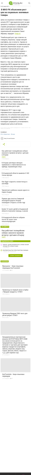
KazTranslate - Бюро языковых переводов (13, 375)
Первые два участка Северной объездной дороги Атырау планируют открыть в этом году (13, 201)
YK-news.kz (4, 132)
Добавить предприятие (15, 255)
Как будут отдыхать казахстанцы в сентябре (14, 183)
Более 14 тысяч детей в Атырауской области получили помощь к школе (15, 210)
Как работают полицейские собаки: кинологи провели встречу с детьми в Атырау (15, 153)
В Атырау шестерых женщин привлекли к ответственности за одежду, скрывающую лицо (14, 165)
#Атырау (13, 134)
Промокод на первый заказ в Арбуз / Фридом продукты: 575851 (15, 291)
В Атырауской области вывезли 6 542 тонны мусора (15, 174)
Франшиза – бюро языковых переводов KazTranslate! (12, 267)
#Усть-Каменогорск (5, 134)
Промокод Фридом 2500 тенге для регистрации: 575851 (14, 314)
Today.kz (17, 34)
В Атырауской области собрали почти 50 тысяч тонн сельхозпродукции (13, 219)
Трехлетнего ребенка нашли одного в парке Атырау (15, 191)
